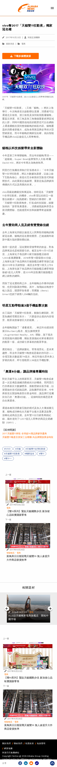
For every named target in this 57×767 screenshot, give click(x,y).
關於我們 (6, 743)
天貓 (19, 449)
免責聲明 (41, 743)
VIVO (8, 449)
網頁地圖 (8, 748)
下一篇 (8, 519)
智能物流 (11, 553)
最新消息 (10, 44)
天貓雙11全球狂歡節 (36, 449)
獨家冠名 (30, 454)
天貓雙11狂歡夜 (13, 454)
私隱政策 (29, 743)
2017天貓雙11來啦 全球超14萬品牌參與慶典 (24, 433)
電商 (23, 44)
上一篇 (8, 474)
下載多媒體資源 (22, 56)
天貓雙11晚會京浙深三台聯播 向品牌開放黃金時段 (27, 437)
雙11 (42, 454)
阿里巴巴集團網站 (10, 752)
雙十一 (9, 458)
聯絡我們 (18, 743)
